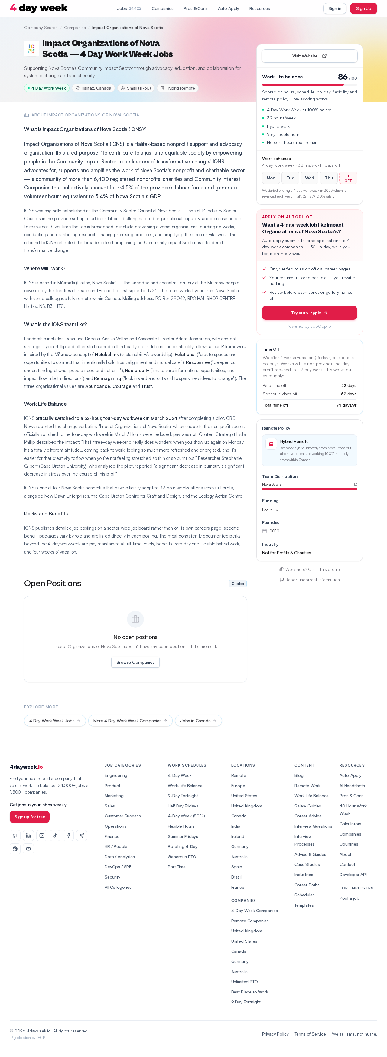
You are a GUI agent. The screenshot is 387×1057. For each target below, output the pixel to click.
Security (112, 876)
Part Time (177, 866)
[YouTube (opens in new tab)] (28, 848)
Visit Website (318, 57)
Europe (238, 785)
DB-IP (40, 1037)
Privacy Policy (275, 1033)
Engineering (116, 775)
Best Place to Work (249, 991)
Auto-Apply (350, 775)
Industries (303, 874)
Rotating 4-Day (182, 846)
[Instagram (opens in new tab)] (41, 835)
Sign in (334, 8)
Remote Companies (250, 920)
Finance (112, 836)
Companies (163, 8)
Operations (115, 826)
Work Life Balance (311, 795)
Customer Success (123, 815)
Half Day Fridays (183, 805)
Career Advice (308, 815)
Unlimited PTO (244, 981)
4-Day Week (179, 775)
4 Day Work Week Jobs (52, 720)
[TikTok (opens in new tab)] (55, 835)
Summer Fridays (183, 836)
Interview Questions (313, 826)
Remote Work (307, 785)
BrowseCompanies (135, 662)
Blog (298, 775)
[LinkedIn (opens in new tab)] (28, 835)
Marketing (114, 795)
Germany (240, 846)
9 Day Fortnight (246, 1001)
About (345, 854)
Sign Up (363, 8)
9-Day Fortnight (183, 795)
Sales (110, 805)
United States (244, 795)
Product (112, 785)
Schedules (304, 894)
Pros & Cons (195, 8)
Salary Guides (307, 805)
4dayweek (26, 767)
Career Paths (307, 884)
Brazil (236, 876)
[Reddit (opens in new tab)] (15, 848)
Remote (238, 775)
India (235, 826)
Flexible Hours (181, 826)
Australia (239, 856)
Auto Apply (228, 8)
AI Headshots (352, 785)
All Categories (118, 887)
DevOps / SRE (118, 866)
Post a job (349, 898)
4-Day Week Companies (254, 910)
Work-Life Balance (185, 785)
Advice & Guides (310, 854)
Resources (259, 8)
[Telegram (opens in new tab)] (81, 835)
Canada (238, 815)
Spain (236, 866)
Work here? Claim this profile (312, 569)
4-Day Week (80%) (186, 815)
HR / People (116, 846)
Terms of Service (310, 1033)
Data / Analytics (120, 856)
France (237, 887)
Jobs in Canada (195, 720)
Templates (304, 905)
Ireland (237, 836)
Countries (349, 843)
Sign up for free (30, 816)
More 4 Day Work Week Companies (127, 720)
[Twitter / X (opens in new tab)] (15, 835)
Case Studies (307, 864)
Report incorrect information (312, 579)
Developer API (353, 874)
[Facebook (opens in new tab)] (68, 835)
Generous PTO (182, 856)
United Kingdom (246, 805)
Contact (347, 864)
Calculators (350, 823)
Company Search (41, 27)
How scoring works (309, 98)
